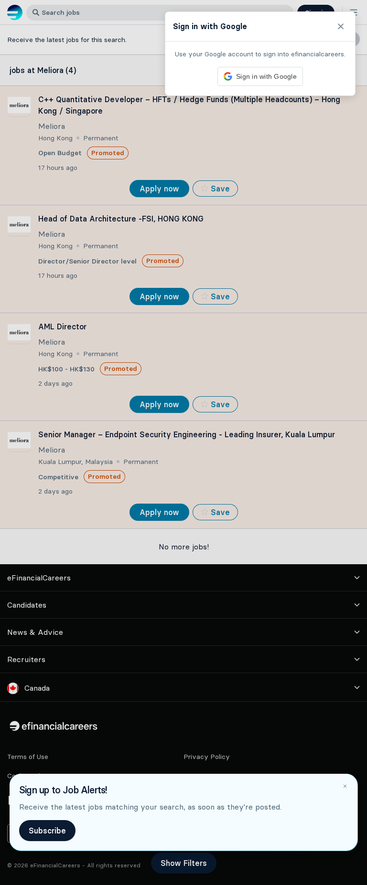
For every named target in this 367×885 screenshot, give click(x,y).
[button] (183, 442)
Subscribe (47, 830)
